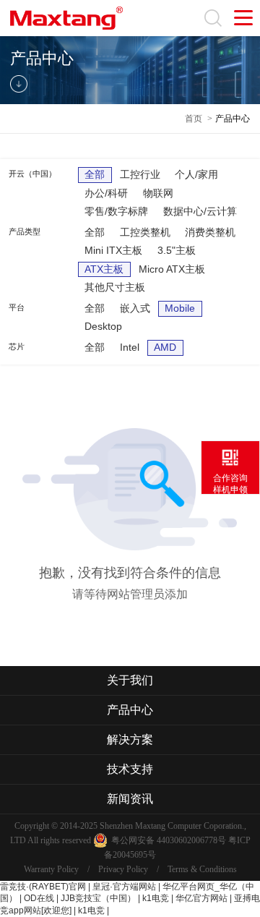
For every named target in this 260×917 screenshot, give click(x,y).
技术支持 (130, 769)
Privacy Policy (123, 869)
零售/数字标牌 (116, 211)
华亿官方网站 (202, 898)
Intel (129, 347)
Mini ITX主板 (113, 250)
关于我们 (130, 680)
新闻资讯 (130, 799)
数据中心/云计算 (200, 211)
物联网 (158, 193)
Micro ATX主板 (172, 269)
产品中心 (232, 119)
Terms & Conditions (202, 869)
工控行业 (140, 174)
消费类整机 (210, 232)
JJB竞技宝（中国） (98, 898)
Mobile (180, 308)
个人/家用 (196, 174)
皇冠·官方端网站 (124, 887)
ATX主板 (104, 269)
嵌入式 (135, 308)
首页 (193, 119)
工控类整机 (145, 232)
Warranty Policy (51, 869)
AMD (165, 347)
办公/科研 (106, 193)
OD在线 (39, 898)
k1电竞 (155, 898)
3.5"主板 (176, 250)
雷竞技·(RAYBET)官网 (43, 887)
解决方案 (130, 739)
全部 (94, 174)
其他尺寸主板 (114, 287)
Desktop (103, 326)
